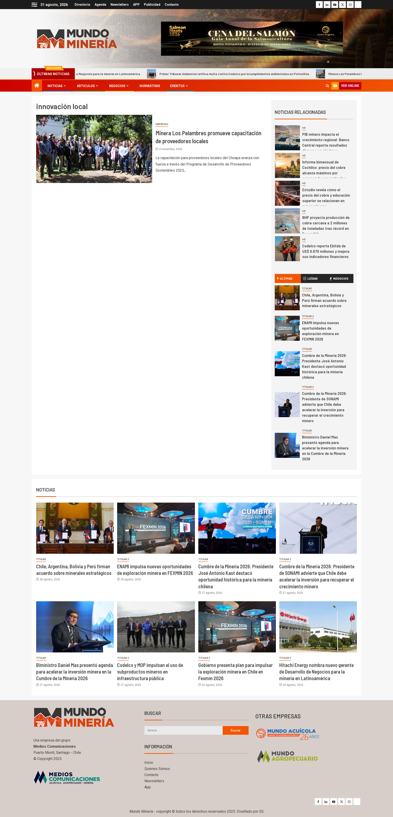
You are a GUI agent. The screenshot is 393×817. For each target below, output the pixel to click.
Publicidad (152, 4)
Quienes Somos (157, 769)
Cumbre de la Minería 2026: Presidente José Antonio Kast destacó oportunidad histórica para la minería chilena (324, 366)
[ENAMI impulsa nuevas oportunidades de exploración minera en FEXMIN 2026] (287, 328)
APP (136, 4)
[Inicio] (36, 86)
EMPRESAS (162, 124)
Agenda (100, 4)
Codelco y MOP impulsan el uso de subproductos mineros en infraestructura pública (150, 671)
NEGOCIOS (117, 86)
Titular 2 (308, 316)
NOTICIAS (55, 86)
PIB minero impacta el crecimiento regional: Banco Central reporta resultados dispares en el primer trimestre (325, 145)
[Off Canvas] (34, 5)
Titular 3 (204, 658)
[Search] (327, 86)
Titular (307, 288)
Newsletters (120, 4)
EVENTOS (177, 86)
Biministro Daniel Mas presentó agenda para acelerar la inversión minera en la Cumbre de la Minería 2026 (325, 447)
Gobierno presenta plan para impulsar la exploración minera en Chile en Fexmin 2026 (235, 671)
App (147, 787)
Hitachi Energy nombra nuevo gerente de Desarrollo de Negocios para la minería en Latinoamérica (316, 671)
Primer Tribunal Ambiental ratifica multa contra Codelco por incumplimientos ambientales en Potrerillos (191, 74)
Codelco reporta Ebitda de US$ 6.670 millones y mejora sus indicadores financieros (325, 251)
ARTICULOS (86, 86)
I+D (304, 128)
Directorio (82, 4)
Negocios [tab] (340, 278)
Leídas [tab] (312, 278)
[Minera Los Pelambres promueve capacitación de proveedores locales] (94, 149)
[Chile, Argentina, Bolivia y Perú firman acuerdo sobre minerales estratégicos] (287, 297)
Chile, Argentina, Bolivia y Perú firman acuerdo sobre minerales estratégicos (324, 300)
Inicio (148, 762)
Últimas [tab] (286, 278)
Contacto (172, 4)
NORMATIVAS (150, 86)
